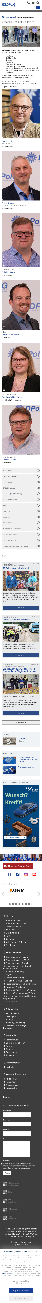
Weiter (7, 1173)
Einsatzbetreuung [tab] (9, 540)
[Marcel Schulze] (21, 175)
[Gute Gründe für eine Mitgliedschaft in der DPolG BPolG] (9, 760)
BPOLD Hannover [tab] (9, 488)
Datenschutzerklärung (9, 1273)
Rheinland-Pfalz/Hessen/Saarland (21, 990)
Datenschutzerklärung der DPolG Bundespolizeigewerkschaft (17, 1164)
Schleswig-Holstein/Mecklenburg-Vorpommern (19, 997)
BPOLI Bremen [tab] (8, 482)
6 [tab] (26, 904)
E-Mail (6, 1129)
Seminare (10, 1055)
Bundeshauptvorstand (16, 923)
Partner (9, 1046)
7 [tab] (29, 904)
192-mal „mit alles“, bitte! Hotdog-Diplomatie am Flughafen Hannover (19, 670)
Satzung (23, 738)
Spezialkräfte (11, 1001)
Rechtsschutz (12, 1040)
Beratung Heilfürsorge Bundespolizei (14, 1027)
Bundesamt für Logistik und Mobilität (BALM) (17, 967)
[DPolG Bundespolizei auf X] (16, 874)
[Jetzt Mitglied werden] (9, 770)
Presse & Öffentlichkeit (16, 1074)
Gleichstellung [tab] (8, 523)
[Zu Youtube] (33, 874)
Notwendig (22, 1283)
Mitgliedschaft (12, 1009)
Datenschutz (8, 1160)
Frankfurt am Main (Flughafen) (19, 981)
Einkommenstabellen (15, 1043)
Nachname (7, 1120)
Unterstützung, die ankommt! (16, 619)
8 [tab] (32, 904)
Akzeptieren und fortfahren (21, 1290)
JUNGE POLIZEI (12, 930)
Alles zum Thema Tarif (19, 866)
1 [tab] (10, 904)
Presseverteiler (12, 1085)
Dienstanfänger (13, 1063)
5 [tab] (23, 904)
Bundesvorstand (13, 920)
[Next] (39, 894)
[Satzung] (9, 741)
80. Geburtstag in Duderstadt (16, 568)
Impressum (26, 1242)
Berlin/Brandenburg (15, 978)
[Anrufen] (28, 3)
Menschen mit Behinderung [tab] (13, 529)
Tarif (8, 936)
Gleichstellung (12, 933)
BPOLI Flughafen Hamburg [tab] (12, 494)
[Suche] (37, 3)
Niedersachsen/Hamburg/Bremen (21, 984)
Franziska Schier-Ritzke (12, 397)
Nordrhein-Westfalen (15, 987)
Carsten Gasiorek (9, 460)
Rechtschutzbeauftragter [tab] (12, 534)
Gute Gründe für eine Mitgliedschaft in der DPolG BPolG (28, 759)
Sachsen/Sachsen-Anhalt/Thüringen (22, 993)
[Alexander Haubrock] (21, 305)
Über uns (10, 916)
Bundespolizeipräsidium (17, 957)
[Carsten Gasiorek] (21, 430)
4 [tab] (19, 904)
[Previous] (3, 894)
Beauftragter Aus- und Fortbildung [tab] (15, 546)
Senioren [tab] (6, 517)
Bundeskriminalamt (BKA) (17, 960)
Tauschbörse (11, 1052)
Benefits (9, 1049)
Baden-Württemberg (15, 971)
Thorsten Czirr (7, 141)
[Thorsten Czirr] (21, 113)
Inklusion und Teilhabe (16, 942)
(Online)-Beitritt (13, 1013)
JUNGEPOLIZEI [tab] (8, 511)
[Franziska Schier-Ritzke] (21, 367)
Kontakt (14, 1242)
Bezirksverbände (10, 17)
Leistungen (11, 1016)
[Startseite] (3, 17)
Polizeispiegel (12, 1079)
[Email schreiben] (32, 3)
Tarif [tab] (4, 505)
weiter (21, 608)
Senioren (10, 939)
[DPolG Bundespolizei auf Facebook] (8, 874)
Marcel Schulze (8, 203)
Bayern (9, 975)
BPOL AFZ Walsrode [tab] (10, 500)
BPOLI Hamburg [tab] (9, 471)
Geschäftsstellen (13, 927)
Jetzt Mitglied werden (26, 767)
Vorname (7, 1110)
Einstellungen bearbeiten (21, 1298)
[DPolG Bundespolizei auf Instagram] (25, 874)
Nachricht (7, 1139)
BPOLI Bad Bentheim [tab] (10, 476)
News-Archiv (11, 1088)
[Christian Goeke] (21, 240)
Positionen (10, 945)
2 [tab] (13, 904)
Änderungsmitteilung (15, 1023)
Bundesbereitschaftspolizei (18, 963)
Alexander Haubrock (10, 335)
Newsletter (11, 1082)
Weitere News (21, 723)
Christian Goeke (8, 272)
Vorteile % (11, 1035)
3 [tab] (16, 904)
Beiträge (9, 1019)
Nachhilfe (10, 1067)
